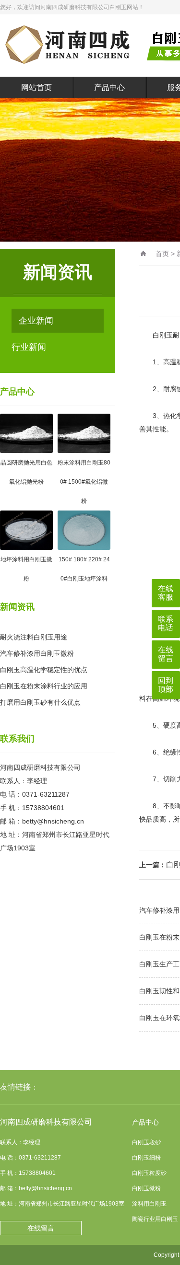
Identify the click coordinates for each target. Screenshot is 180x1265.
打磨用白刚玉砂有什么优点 (40, 702)
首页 (162, 253)
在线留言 (40, 1228)
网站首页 (36, 87)
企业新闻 (36, 320)
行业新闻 (29, 347)
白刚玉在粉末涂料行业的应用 (43, 686)
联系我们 (17, 738)
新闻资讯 (17, 607)
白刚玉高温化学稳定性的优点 (43, 669)
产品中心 (109, 87)
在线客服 (165, 592)
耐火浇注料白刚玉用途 (33, 637)
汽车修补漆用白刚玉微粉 (37, 653)
